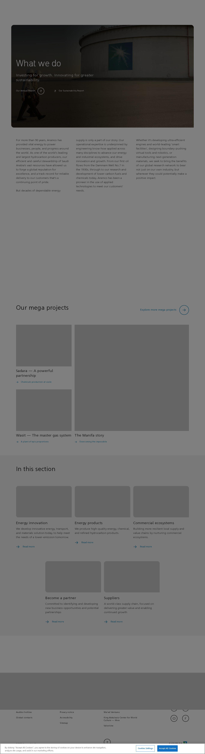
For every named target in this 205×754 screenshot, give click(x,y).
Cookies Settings (145, 748)
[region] (102, 748)
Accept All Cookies (167, 748)
